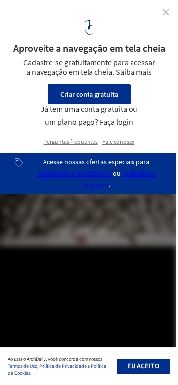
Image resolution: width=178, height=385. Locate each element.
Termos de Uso (22, 366)
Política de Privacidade (63, 366)
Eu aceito (143, 366)
